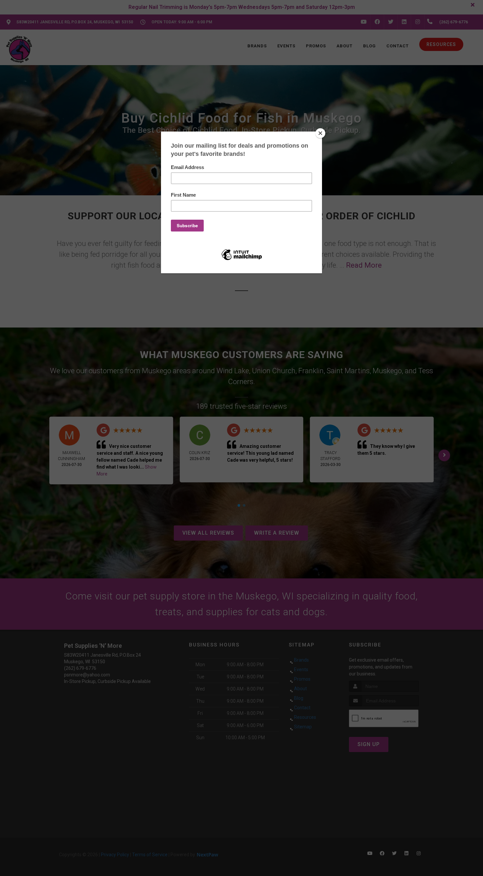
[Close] (320, 133)
